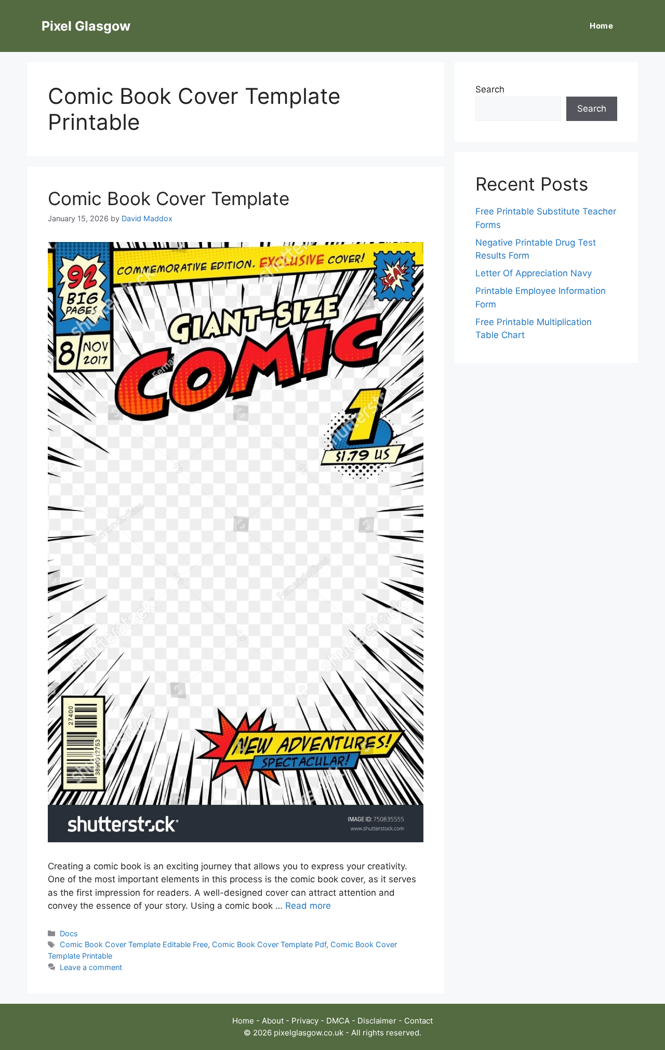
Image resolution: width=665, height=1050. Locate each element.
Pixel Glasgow (86, 26)
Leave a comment (91, 967)
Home (601, 26)
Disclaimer (376, 1021)
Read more (308, 905)
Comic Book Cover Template (168, 198)
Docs (69, 933)
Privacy (304, 1021)
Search (489, 89)
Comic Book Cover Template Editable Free (134, 944)
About (273, 1021)
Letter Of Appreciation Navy (533, 273)
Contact (418, 1021)
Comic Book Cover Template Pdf (269, 944)
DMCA (338, 1021)
